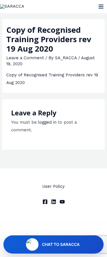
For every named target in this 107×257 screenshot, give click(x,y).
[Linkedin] (53, 201)
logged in (47, 122)
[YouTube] (62, 201)
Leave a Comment (25, 57)
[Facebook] (45, 201)
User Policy (53, 186)
